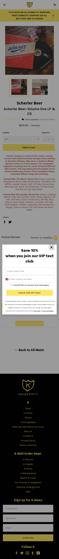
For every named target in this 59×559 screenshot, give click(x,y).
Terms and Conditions (48, 311)
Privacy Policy (37, 311)
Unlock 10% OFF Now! (29, 292)
